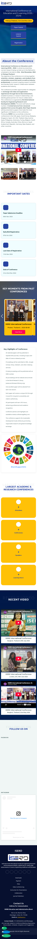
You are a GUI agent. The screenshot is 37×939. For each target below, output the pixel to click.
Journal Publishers (18, 896)
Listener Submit (18, 35)
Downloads (18, 877)
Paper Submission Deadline (12, 213)
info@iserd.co (21, 917)
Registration (19, 43)
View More (18, 332)
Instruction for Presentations (18, 890)
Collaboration (18, 893)
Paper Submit (18, 27)
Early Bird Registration (11, 232)
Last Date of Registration (12, 251)
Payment (18, 880)
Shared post (16, 837)
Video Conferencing (18, 887)
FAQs (18, 884)
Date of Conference (10, 269)
